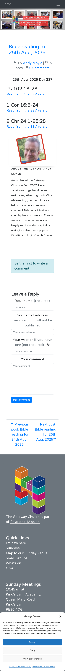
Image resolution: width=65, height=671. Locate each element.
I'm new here (16, 543)
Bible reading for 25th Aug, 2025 (28, 49)
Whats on (13, 563)
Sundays (13, 548)
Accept (32, 642)
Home (6, 4)
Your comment (32, 359)
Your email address (32, 320)
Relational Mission (25, 522)
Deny (32, 650)
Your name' (32, 301)
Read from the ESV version (28, 94)
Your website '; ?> (32, 342)
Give (9, 568)
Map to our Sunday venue (26, 553)
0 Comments (39, 68)
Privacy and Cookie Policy (20, 667)
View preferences (32, 658)
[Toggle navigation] (58, 4)
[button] (60, 616)
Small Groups (16, 558)
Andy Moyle (32, 63)
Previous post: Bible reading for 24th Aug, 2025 (20, 434)
